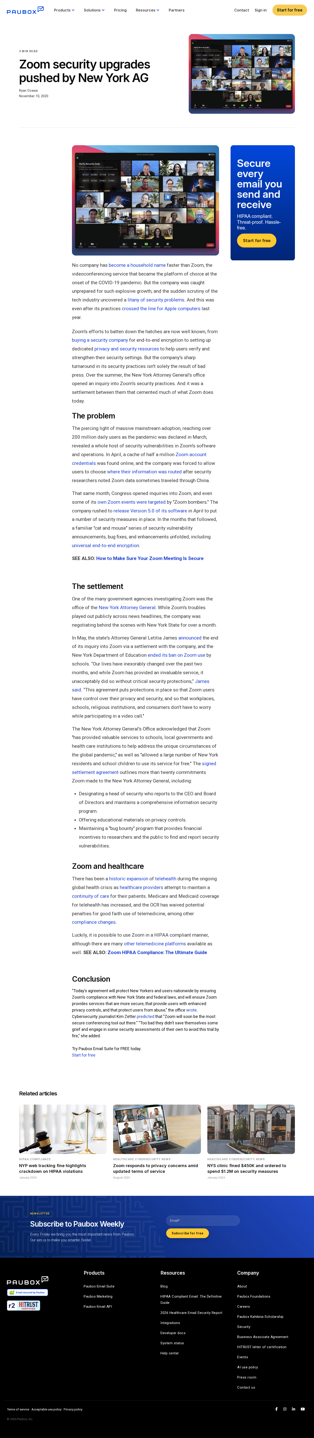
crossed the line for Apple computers (161, 308)
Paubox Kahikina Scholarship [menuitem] (260, 1317)
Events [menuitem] (242, 1357)
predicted (145, 1016)
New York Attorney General (127, 607)
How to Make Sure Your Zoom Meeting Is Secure (150, 558)
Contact (241, 10)
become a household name (137, 265)
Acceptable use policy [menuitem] (46, 1409)
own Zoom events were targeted (131, 502)
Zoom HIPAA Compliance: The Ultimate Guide (157, 952)
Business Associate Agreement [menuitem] (262, 1337)
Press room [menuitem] (246, 1377)
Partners (177, 10)
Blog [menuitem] (164, 1286)
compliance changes (94, 922)
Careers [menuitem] (243, 1306)
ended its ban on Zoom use (176, 655)
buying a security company (100, 340)
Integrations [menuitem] (170, 1323)
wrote (191, 1010)
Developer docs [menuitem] (173, 1333)
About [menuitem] (242, 1286)
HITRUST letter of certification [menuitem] (262, 1347)
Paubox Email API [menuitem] (98, 1306)
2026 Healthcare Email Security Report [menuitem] (191, 1313)
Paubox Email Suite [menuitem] (99, 1286)
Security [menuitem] (243, 1327)
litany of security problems (156, 300)
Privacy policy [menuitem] (73, 1409)
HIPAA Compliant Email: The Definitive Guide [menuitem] (191, 1299)
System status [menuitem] (172, 1343)
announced (190, 638)
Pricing (120, 10)
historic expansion (128, 878)
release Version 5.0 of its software (150, 511)
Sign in (261, 10)
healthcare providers (141, 887)
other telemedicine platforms (155, 943)
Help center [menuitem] (169, 1353)
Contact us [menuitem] (246, 1387)
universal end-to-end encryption (105, 545)
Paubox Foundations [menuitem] (253, 1296)
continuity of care (90, 896)
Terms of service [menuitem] (18, 1409)
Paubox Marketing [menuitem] (98, 1296)
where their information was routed (144, 472)
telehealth (165, 878)
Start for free (290, 10)
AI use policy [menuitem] (247, 1367)
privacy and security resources (126, 349)
